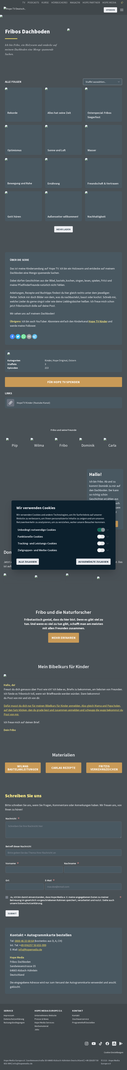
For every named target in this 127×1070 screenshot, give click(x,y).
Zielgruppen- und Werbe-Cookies (37, 550)
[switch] (101, 530)
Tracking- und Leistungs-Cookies (37, 543)
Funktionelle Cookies (30, 536)
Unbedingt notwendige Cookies (37, 530)
